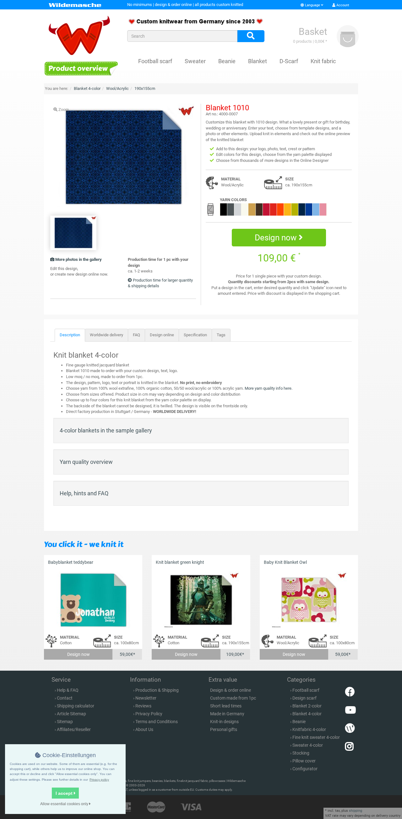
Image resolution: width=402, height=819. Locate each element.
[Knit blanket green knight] (201, 600)
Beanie (227, 61)
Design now (277, 237)
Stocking (300, 753)
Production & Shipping (157, 690)
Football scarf (155, 61)
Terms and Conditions (156, 721)
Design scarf (304, 698)
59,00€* (127, 654)
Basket (313, 31)
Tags (221, 335)
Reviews (143, 705)
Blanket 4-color (307, 713)
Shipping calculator (75, 705)
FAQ (136, 335)
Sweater (195, 61)
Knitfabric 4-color (309, 729)
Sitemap (65, 721)
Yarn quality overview (86, 462)
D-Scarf (289, 61)
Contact (65, 698)
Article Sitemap (71, 713)
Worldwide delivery (106, 335)
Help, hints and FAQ (84, 493)
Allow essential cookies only (64, 804)
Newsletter (145, 698)
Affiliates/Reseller (74, 729)
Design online (162, 335)
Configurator (305, 768)
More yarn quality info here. (268, 388)
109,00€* (235, 654)
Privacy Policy (148, 713)
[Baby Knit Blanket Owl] (309, 600)
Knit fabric (323, 61)
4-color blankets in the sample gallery (106, 430)
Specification (195, 335)
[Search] (250, 36)
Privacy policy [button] (99, 779)
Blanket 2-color (307, 705)
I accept (65, 793)
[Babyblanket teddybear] (93, 600)
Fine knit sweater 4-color (316, 737)
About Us (144, 729)
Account (342, 5)
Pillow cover (304, 760)
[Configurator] (81, 68)
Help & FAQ (68, 690)
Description (70, 335)
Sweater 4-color (307, 745)
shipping (355, 811)
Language (312, 5)
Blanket (257, 61)
